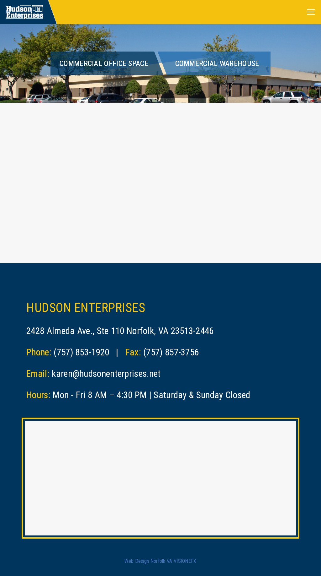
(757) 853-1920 (81, 352)
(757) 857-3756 (171, 352)
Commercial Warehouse (217, 63)
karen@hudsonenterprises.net (106, 373)
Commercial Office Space (104, 63)
